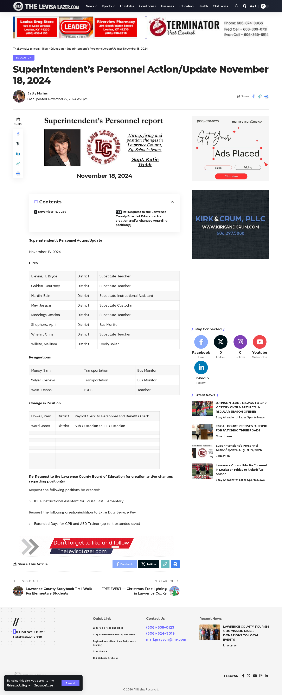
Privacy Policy (17, 685)
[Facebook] (201, 347)
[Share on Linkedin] (18, 154)
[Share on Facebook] (253, 96)
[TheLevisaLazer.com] (46, 6)
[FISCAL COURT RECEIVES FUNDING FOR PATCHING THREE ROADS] (202, 432)
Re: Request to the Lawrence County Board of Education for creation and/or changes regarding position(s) (141, 218)
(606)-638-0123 (160, 627)
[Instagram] (240, 347)
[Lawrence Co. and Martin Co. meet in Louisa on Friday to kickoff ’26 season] (202, 471)
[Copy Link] (260, 96)
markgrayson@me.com (166, 639)
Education (24, 57)
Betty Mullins (37, 93)
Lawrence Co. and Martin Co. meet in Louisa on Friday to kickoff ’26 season (241, 470)
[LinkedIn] (201, 373)
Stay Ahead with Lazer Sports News (240, 417)
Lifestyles (230, 645)
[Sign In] (236, 6)
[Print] (266, 96)
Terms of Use (43, 685)
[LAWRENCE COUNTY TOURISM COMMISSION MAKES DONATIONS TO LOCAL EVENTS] (209, 632)
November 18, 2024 (52, 212)
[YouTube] (255, 676)
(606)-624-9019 (160, 633)
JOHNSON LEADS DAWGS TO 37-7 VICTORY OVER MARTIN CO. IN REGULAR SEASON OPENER (241, 407)
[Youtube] (259, 347)
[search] (245, 6)
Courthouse (224, 436)
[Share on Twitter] (18, 144)
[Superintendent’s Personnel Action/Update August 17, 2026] (202, 451)
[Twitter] (220, 347)
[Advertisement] (230, 293)
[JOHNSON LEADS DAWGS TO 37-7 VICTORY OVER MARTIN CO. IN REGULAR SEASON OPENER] (202, 409)
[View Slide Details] (75, 27)
